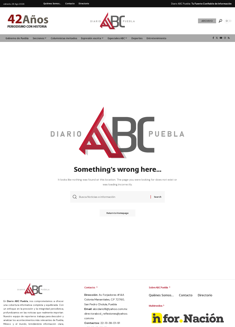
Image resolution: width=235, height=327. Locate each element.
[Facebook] (213, 38)
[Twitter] (217, 38)
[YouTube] (221, 38)
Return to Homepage (117, 213)
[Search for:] (114, 197)
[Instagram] (225, 38)
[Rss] (229, 38)
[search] (220, 20)
